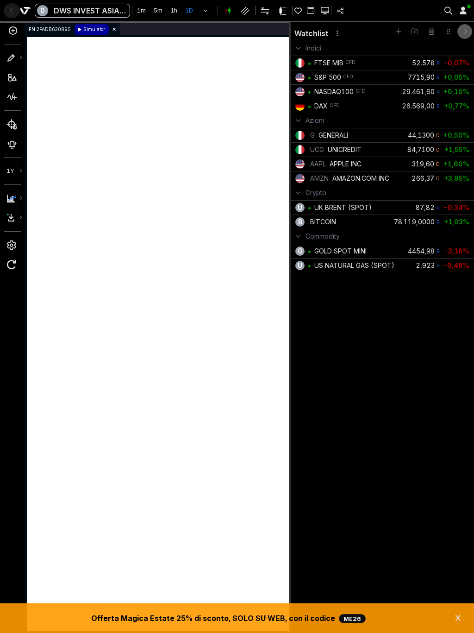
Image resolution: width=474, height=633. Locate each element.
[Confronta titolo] (12, 33)
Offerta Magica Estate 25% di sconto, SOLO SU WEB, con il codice (226, 618)
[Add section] (414, 31)
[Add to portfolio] (310, 11)
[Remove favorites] (431, 31)
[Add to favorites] (398, 31)
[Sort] (448, 31)
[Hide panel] (464, 31)
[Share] (340, 10)
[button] (206, 10)
